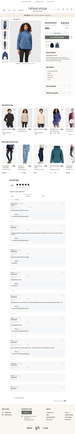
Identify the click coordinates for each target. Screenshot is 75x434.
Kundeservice (49, 412)
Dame (3, 19)
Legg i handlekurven (57, 37)
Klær (6, 19)
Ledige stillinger (69, 414)
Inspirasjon (68, 419)
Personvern (49, 419)
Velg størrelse (57, 33)
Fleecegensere (16, 19)
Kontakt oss (27, 412)
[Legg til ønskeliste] (71, 37)
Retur (47, 414)
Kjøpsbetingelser (50, 417)
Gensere (10, 19)
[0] (67, 9)
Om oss (67, 412)
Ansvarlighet (68, 417)
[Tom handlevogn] (71, 9)
